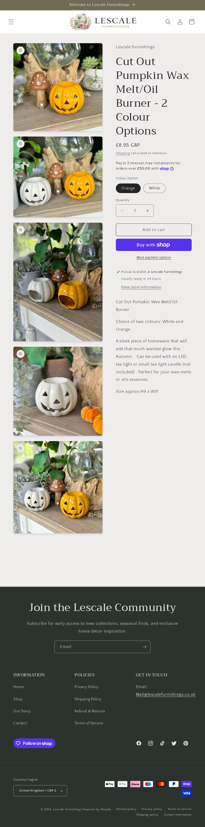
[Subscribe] (144, 647)
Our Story (21, 711)
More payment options (154, 257)
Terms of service (180, 809)
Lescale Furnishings (67, 809)
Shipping (123, 153)
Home (18, 687)
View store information (141, 287)
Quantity (122, 200)
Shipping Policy (87, 699)
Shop (17, 699)
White (154, 188)
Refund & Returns (89, 711)
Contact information (178, 814)
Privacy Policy (86, 687)
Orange (128, 188)
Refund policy (126, 809)
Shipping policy (147, 814)
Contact (20, 723)
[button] (11, 22)
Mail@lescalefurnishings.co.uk (166, 694)
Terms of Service (88, 723)
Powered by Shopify (96, 809)
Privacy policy (152, 809)
